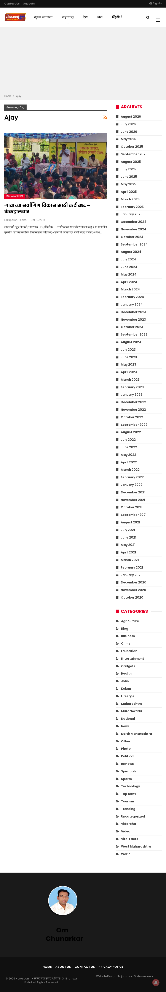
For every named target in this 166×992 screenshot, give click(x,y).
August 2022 (131, 432)
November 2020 (133, 590)
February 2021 (132, 567)
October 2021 (131, 507)
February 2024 (132, 297)
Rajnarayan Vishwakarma (135, 976)
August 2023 (131, 342)
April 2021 (128, 552)
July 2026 (128, 124)
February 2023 (132, 387)
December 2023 (133, 312)
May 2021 (128, 545)
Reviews (127, 764)
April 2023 (129, 372)
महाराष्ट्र (68, 17)
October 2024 (132, 237)
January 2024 (132, 304)
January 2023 (131, 394)
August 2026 (131, 116)
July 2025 (128, 169)
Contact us (12, 3)
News (125, 726)
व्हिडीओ (117, 17)
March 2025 (130, 199)
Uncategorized (133, 816)
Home (47, 967)
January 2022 (131, 485)
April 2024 (129, 282)
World (126, 854)
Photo (126, 748)
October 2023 (132, 327)
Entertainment (132, 658)
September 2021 (134, 515)
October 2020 (132, 597)
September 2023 (134, 334)
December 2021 (133, 492)
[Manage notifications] (155, 982)
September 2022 (134, 425)
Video (125, 831)
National (128, 718)
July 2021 (128, 530)
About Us (63, 967)
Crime (126, 643)
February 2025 (132, 207)
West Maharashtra (136, 846)
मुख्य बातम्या (43, 17)
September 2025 (134, 154)
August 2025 (131, 162)
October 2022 (132, 417)
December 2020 (133, 582)
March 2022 (130, 469)
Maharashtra (14, 196)
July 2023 (128, 349)
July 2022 (128, 439)
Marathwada (131, 711)
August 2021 (130, 522)
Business (128, 636)
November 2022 (133, 409)
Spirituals (128, 771)
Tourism (127, 801)
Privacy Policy (111, 967)
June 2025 (129, 176)
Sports (126, 779)
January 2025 (131, 214)
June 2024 (129, 267)
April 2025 (129, 192)
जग (99, 17)
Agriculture (130, 621)
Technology (130, 786)
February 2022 (132, 477)
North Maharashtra (136, 734)
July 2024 (128, 259)
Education (129, 651)
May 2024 (128, 274)
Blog (124, 628)
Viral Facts (129, 839)
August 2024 (131, 252)
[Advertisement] (83, 61)
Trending (128, 809)
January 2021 (131, 575)
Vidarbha (128, 824)
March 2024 (130, 289)
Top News (128, 794)
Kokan (126, 688)
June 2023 (129, 357)
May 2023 (128, 364)
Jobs (125, 681)
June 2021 (128, 537)
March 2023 (130, 379)
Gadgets (29, 3)
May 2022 (128, 455)
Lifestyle (127, 696)
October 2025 (132, 146)
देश (85, 17)
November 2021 (133, 500)
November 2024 (133, 229)
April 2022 (129, 462)
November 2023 (133, 319)
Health (126, 673)
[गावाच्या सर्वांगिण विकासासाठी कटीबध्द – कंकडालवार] (55, 166)
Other (125, 741)
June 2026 (129, 132)
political (127, 756)
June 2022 (129, 447)
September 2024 (134, 244)
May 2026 (128, 139)
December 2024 (133, 222)
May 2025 (128, 184)
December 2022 (133, 402)
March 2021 (130, 560)
